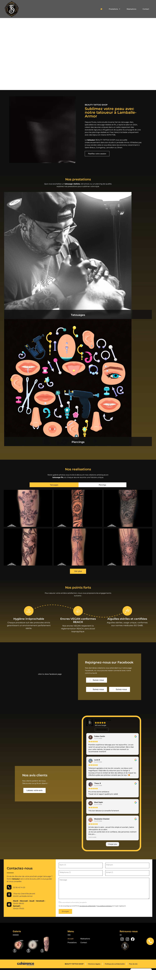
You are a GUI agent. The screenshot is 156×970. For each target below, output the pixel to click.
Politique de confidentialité (115, 964)
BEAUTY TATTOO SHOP (74, 964)
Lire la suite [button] (92, 837)
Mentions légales (94, 964)
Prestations (113, 9)
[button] (97, 153)
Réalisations (131, 9)
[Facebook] (132, 939)
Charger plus (112, 844)
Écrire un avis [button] (102, 729)
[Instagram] (122, 939)
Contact (146, 9)
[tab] (54, 484)
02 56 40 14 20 (19, 887)
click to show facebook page (50, 674)
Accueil (70, 939)
